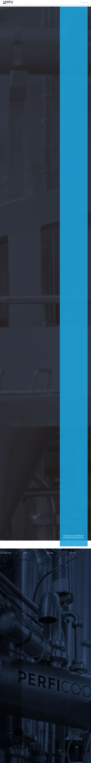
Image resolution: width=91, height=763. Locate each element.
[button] (87, 2)
